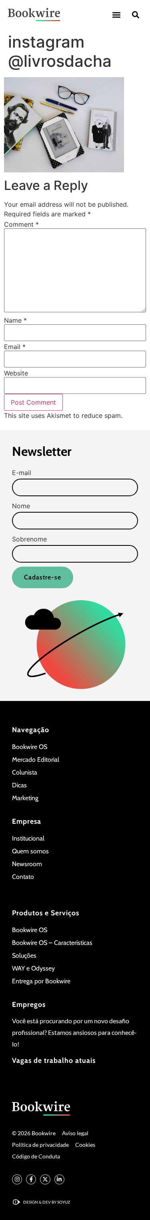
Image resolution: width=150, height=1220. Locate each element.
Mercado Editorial (35, 759)
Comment (21, 224)
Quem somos (30, 851)
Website (16, 373)
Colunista (24, 772)
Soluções (24, 955)
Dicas (19, 785)
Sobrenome (29, 539)
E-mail (21, 472)
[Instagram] (17, 1179)
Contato (23, 877)
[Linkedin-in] (59, 1179)
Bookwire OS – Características (52, 942)
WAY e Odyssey (33, 968)
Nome (21, 506)
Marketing (25, 798)
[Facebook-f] (31, 1179)
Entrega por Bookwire (41, 981)
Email (15, 346)
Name (15, 320)
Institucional (28, 838)
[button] (116, 14)
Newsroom (27, 864)
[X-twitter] (45, 1179)
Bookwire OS (29, 747)
